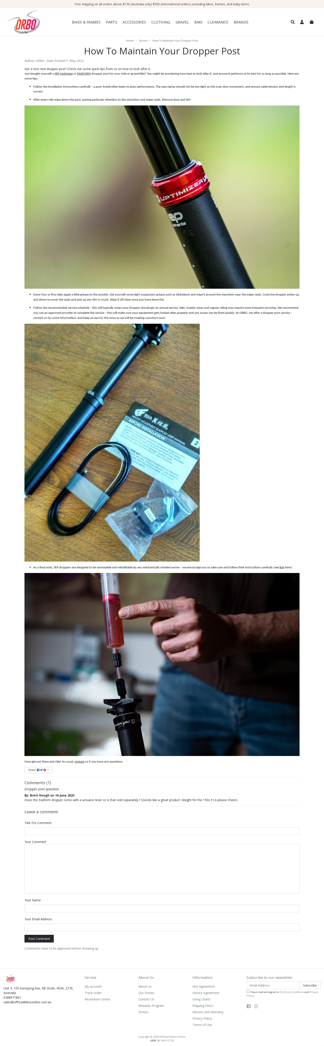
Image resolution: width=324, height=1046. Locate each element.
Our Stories (146, 993)
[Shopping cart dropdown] (311, 22)
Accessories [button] (134, 22)
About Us (145, 986)
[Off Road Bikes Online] (30, 22)
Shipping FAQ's (203, 1005)
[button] (292, 22)
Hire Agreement (203, 986)
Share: (32, 770)
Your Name (32, 900)
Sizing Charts (201, 999)
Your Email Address (38, 919)
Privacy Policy (202, 1018)
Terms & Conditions (292, 992)
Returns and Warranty (207, 1012)
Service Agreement (205, 993)
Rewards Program (151, 1005)
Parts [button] (111, 22)
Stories (143, 1012)
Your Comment (35, 842)
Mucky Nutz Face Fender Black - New (40, 1029)
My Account (93, 986)
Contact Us (146, 999)
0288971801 (12, 997)
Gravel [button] (182, 22)
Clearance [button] (218, 22)
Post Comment (39, 939)
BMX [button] (198, 22)
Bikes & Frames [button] (86, 22)
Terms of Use (202, 1025)
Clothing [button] (160, 22)
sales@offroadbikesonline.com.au (27, 1002)
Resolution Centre (97, 999)
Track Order (93, 993)
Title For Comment (38, 823)
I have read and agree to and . (282, 993)
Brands (241, 22)
